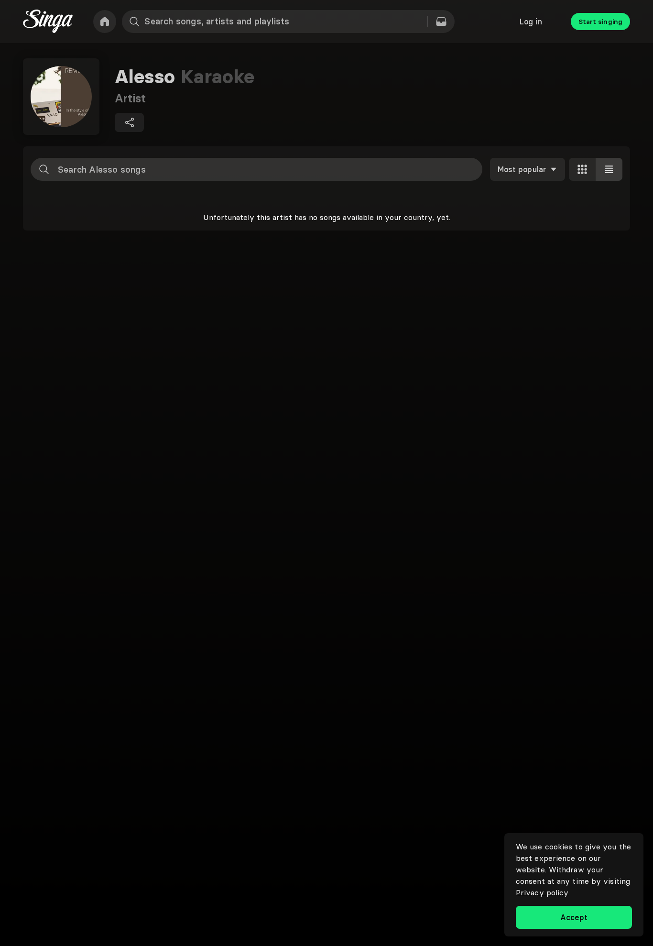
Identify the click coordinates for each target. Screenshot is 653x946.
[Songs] (441, 21)
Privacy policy (542, 892)
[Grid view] (582, 169)
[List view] (609, 169)
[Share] (129, 122)
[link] (104, 21)
